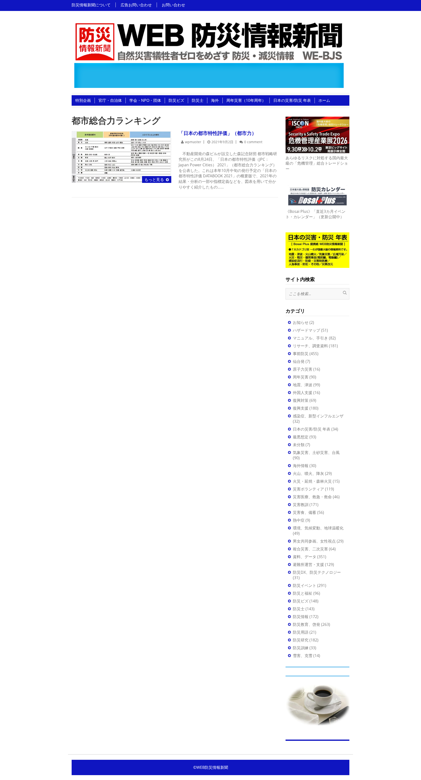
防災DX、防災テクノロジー (317, 572)
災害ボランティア (308, 489)
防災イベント (304, 585)
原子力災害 (302, 369)
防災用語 (300, 632)
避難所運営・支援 (308, 564)
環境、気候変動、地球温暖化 (318, 528)
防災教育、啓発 (306, 624)
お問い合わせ (173, 4)
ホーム (324, 100)
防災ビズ (176, 100)
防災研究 (300, 640)
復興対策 (300, 400)
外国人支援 (302, 392)
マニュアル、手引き (310, 338)
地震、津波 (302, 384)
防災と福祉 (302, 593)
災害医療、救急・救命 (312, 496)
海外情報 (300, 465)
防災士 (197, 100)
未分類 (299, 444)
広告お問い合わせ (136, 4)
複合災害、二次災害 (310, 549)
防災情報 (300, 616)
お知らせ (300, 322)
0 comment (253, 142)
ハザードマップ (306, 330)
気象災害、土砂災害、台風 (316, 452)
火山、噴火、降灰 (308, 473)
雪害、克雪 (302, 655)
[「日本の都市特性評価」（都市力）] (121, 156)
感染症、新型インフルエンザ (318, 416)
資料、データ (304, 556)
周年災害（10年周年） (246, 100)
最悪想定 (300, 437)
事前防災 (300, 353)
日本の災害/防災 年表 (292, 100)
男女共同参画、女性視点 (314, 541)
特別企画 (83, 100)
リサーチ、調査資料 (310, 345)
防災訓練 (300, 647)
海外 (215, 100)
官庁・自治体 (110, 100)
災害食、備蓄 (304, 512)
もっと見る (154, 179)
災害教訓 (300, 504)
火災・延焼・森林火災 (312, 481)
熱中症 (299, 520)
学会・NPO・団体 (145, 100)
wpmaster (193, 142)
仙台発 (299, 361)
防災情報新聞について (91, 4)
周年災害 (300, 377)
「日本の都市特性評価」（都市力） (218, 133)
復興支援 (300, 408)
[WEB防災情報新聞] (209, 53)
